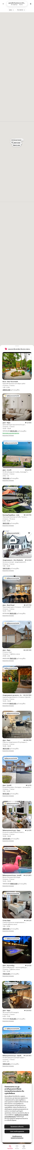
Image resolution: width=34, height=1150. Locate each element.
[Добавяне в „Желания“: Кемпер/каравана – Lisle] (29, 487)
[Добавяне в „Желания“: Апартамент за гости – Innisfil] (29, 668)
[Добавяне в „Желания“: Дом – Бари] (29, 395)
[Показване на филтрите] (30, 4)
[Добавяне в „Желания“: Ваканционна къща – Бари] (29, 803)
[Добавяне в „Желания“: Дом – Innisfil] (29, 442)
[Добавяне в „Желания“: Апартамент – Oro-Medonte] (29, 532)
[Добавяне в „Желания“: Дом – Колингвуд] (29, 938)
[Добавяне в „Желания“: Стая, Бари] (29, 893)
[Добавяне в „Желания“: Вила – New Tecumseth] (29, 354)
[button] (6, 390)
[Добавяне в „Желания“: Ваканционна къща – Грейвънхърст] (29, 1028)
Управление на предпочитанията (17, 1137)
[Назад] (3, 4)
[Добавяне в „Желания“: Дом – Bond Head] (29, 578)
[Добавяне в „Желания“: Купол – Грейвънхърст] (29, 1073)
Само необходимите (17, 1131)
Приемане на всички (17, 1126)
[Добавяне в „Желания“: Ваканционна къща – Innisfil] (29, 848)
